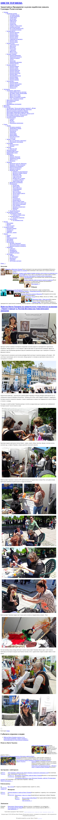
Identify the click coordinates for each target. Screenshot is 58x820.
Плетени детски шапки (16, 83)
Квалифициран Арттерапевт (14, 104)
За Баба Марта (13, 17)
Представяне (10, 223)
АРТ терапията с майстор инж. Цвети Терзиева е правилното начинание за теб (28, 772)
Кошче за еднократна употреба (18, 97)
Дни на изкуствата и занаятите (18, 244)
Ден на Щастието (17, 188)
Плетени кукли (10, 43)
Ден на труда (16, 194)
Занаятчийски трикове (15, 128)
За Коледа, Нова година (16, 25)
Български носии (14, 144)
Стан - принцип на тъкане (16, 98)
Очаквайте (9, 231)
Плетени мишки (14, 77)
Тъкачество (12, 138)
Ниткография (13, 133)
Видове (12, 120)
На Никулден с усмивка (19, 178)
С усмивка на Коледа (18, 179)
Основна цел (10, 229)
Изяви (8, 236)
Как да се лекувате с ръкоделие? (18, 140)
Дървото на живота (15, 58)
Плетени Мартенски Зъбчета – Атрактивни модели (27, 291)
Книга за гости (10, 225)
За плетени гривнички (18, 217)
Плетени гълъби (14, 67)
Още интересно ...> (27, 800)
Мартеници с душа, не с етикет (23, 795)
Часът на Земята (17, 192)
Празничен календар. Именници (18, 163)
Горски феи (13, 60)
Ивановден (15, 208)
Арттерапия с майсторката (13, 90)
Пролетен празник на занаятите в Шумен (17, 110)
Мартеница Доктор (30, 296)
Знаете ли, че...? (14, 159)
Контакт (6, 221)
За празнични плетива (15, 213)
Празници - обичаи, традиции (17, 165)
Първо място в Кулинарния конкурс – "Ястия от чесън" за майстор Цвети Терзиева (44, 755)
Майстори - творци (12, 232)
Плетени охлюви (14, 78)
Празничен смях (14, 170)
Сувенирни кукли (14, 44)
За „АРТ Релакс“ (14, 256)
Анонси (9, 235)
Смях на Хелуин (17, 177)
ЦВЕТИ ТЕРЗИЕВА (11, 3)
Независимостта (17, 200)
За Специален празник (15, 29)
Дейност (12, 255)
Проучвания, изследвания (16, 142)
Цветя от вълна (14, 86)
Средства (12, 121)
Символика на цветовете (16, 39)
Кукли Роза (12, 47)
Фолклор (9, 147)
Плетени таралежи (14, 71)
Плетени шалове (14, 82)
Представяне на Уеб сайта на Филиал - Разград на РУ (20, 113)
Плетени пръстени (14, 32)
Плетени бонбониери (15, 55)
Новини (6, 233)
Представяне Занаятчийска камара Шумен (17, 112)
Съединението (16, 198)
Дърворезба (13, 132)
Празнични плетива (12, 13)
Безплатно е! (13, 258)
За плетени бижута (14, 216)
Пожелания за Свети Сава (19, 202)
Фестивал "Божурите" (15, 243)
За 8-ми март (13, 19)
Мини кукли (13, 51)
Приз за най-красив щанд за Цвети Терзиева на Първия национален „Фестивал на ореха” (24, 765)
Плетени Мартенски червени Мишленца (31, 294)
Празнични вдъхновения (16, 182)
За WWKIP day (13, 251)
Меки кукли (13, 46)
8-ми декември (16, 205)
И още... (6, 124)
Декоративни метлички (16, 62)
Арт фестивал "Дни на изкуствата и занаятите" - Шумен (21, 108)
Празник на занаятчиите (19, 206)
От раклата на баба (8, 227)
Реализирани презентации (16, 123)
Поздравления (13, 183)
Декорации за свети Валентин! (15, 290)
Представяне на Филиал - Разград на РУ (17, 115)
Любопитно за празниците (16, 166)
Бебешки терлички (14, 85)
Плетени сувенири (11, 54)
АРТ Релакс (10, 254)
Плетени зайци (13, 74)
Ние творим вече (11, 101)
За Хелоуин (13, 23)
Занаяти (9, 125)
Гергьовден (16, 196)
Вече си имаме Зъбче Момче (29, 798)
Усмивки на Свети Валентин (20, 171)
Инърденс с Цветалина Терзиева (14, 269)
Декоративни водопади (16, 56)
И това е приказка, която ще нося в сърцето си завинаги (38, 280)
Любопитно (10, 154)
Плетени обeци (14, 33)
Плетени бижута (11, 31)
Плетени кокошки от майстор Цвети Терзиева (19, 792)
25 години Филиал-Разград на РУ (15, 116)
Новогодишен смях (18, 181)
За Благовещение (17, 189)
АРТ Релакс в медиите (15, 260)
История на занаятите (15, 127)
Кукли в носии (13, 52)
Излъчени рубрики (11, 228)
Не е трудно (11, 786)
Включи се (9, 102)
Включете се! (13, 250)
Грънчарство (13, 131)
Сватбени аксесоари (15, 27)
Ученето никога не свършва (20, 270)
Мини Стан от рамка (15, 94)
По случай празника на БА (16, 28)
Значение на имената (15, 169)
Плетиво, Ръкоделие (15, 156)
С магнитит (13, 50)
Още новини (10, 239)
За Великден (13, 21)
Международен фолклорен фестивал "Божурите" (19, 109)
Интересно (12, 160)
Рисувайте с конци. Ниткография (18, 93)
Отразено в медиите (12, 238)
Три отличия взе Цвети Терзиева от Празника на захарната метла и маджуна (33, 750)
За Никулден (13, 24)
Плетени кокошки (14, 79)
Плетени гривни (14, 36)
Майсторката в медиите (13, 100)
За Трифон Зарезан (14, 15)
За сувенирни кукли (18, 220)
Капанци (12, 146)
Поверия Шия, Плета (12, 152)
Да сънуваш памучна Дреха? (15, 807)
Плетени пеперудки (15, 70)
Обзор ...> (3, 263)
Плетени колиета (14, 35)
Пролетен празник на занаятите (18, 246)
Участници (12, 259)
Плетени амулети (14, 63)
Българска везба (14, 129)
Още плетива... (10, 81)
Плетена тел (13, 88)
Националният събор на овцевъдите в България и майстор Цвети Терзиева (17, 746)
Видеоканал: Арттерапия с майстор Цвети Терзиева (28, 775)
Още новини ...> (35, 284)
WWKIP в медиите (14, 252)
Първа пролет (13, 20)
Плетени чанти (13, 40)
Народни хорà (13, 148)
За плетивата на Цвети (12, 212)
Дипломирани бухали (15, 75)
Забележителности (11, 150)
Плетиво (6, 12)
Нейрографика (13, 135)
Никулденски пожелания (19, 204)
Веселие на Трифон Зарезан (20, 173)
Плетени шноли (14, 38)
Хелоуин (15, 209)
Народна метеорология (16, 167)
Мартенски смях (17, 174)
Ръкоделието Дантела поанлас (15, 806)
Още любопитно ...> (13, 809)
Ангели (12, 59)
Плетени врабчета (14, 66)
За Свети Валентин (15, 16)
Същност (12, 119)
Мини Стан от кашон (15, 96)
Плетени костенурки (15, 73)
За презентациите (11, 117)
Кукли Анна (13, 48)
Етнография (10, 143)
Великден (15, 197)
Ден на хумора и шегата (19, 193)
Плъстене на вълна (14, 136)
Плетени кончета (14, 69)
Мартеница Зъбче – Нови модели (41, 299)
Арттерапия (7, 89)
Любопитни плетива (15, 158)
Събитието (12, 248)
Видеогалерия (10, 242)
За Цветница (16, 190)
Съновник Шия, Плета (12, 151)
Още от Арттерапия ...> (7, 780)
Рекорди (12, 155)
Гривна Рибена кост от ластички (18, 92)
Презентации (7, 106)
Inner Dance (7, 105)
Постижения (10, 240)
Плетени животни (11, 65)
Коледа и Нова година (18, 201)
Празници (9, 162)
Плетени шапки (14, 42)
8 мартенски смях (17, 175)
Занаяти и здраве (11, 139)
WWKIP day (10, 247)
